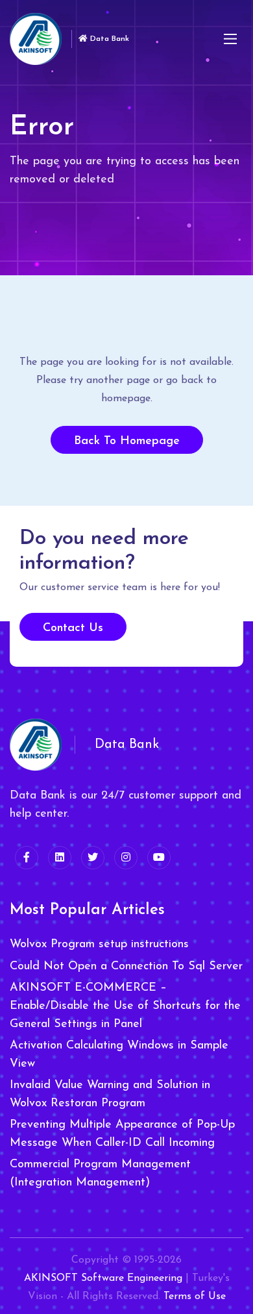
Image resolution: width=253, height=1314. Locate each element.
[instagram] (126, 857)
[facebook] (26, 857)
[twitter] (92, 857)
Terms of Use (194, 1296)
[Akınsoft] (36, 39)
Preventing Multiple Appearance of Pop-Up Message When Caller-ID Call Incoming (122, 1134)
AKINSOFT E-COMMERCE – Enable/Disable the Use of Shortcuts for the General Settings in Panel (125, 1006)
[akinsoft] (36, 745)
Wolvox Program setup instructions (99, 944)
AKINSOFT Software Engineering (103, 1278)
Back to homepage (127, 441)
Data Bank (108, 39)
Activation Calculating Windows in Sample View (119, 1055)
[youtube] (159, 857)
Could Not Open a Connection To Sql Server (126, 967)
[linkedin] (59, 857)
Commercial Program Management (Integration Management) (100, 1174)
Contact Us (73, 628)
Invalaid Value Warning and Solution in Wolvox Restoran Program (110, 1094)
